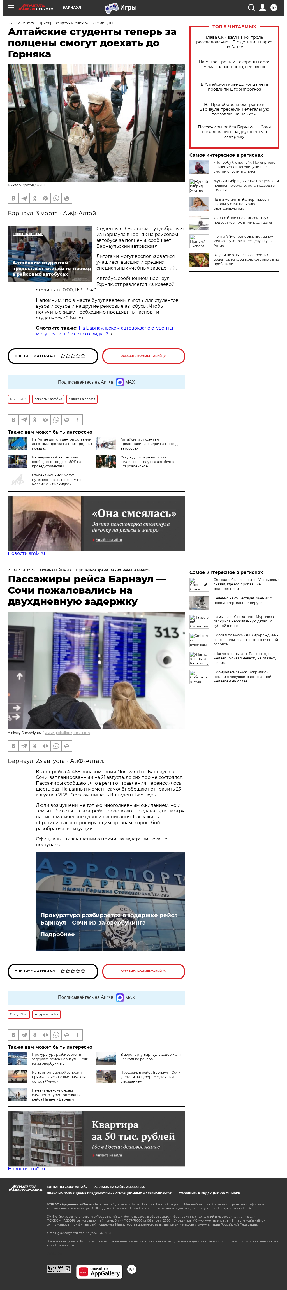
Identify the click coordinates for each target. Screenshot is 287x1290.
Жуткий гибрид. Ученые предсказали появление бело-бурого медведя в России (246, 185)
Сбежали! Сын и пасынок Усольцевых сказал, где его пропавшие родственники (246, 584)
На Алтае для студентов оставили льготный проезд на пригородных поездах (62, 443)
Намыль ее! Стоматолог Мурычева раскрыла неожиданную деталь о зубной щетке (244, 621)
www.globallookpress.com (67, 733)
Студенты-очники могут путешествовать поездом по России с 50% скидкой (57, 479)
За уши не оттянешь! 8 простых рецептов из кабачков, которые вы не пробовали (246, 259)
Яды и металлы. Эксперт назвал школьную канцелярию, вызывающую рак (241, 203)
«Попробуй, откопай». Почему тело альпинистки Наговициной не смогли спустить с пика (245, 166)
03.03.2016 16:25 (21, 23)
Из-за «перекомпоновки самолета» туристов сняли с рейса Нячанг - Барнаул (56, 1094)
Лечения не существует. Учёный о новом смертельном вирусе (243, 600)
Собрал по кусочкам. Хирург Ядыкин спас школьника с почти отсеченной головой (246, 639)
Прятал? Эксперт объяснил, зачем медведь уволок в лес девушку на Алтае (243, 240)
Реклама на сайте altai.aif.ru (119, 1187)
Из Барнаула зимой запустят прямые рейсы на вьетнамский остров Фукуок (59, 1076)
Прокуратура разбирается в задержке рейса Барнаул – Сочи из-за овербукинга (109, 919)
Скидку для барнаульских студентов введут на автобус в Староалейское (147, 461)
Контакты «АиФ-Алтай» (67, 1187)
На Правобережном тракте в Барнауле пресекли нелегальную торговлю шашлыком (234, 109)
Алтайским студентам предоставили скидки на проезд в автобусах (150, 443)
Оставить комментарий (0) (144, 356)
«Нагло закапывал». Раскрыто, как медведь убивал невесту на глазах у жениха (245, 658)
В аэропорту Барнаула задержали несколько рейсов (151, 1056)
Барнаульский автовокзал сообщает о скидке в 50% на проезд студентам (56, 461)
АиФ (41, 185)
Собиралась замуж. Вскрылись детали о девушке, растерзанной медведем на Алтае (242, 676)
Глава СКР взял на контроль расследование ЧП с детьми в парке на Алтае (234, 42)
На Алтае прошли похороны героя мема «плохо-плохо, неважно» (234, 64)
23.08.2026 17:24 (21, 570)
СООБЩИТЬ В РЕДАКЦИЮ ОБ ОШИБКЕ (209, 1193)
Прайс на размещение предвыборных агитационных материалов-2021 (109, 1193)
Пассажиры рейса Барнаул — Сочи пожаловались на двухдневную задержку (234, 132)
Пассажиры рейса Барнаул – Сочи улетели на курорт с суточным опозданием (150, 1076)
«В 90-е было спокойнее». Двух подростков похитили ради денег (243, 220)
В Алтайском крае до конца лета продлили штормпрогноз (234, 87)
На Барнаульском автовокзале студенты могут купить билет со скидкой (104, 331)
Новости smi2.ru (26, 553)
